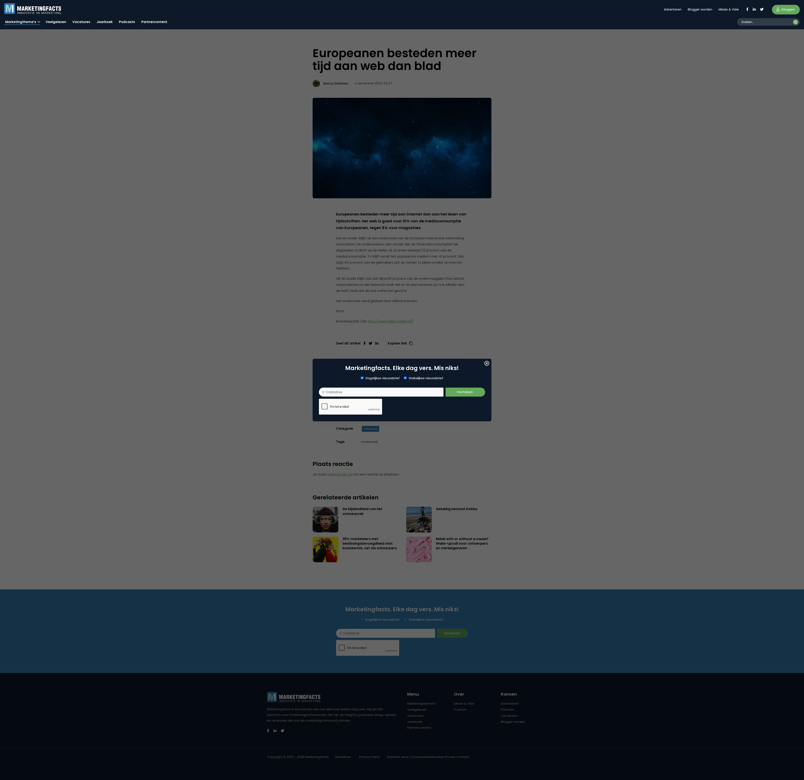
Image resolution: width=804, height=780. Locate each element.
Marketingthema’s (20, 22)
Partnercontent (154, 22)
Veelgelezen (56, 22)
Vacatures (81, 22)
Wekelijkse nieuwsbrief (426, 378)
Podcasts (127, 22)
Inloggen (788, 9)
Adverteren (673, 9)
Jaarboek (105, 22)
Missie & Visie (729, 9)
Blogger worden (700, 9)
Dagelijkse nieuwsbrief (383, 378)
